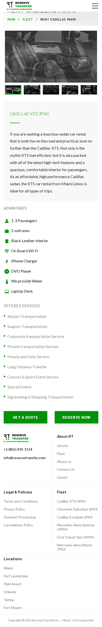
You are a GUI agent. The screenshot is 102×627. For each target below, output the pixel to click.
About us (64, 461)
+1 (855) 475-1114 (18, 449)
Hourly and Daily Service (28, 356)
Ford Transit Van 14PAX (75, 537)
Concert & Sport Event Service (32, 376)
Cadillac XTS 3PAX (71, 501)
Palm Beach (13, 584)
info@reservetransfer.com (24, 458)
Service (62, 445)
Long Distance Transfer (27, 366)
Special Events (19, 386)
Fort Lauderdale (16, 576)
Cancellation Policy (18, 525)
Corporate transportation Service (35, 336)
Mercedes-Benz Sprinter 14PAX (76, 527)
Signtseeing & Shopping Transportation (40, 397)
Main (11, 19)
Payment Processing (20, 517)
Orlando (10, 592)
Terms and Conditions (21, 501)
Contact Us (66, 469)
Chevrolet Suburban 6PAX (77, 509)
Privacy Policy (14, 509)
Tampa (9, 600)
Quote (62, 477)
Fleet (28, 19)
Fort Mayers (13, 607)
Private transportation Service (32, 346)
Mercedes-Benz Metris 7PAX (74, 547)
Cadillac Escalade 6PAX (75, 517)
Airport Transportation (27, 316)
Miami (8, 568)
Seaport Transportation (27, 326)
